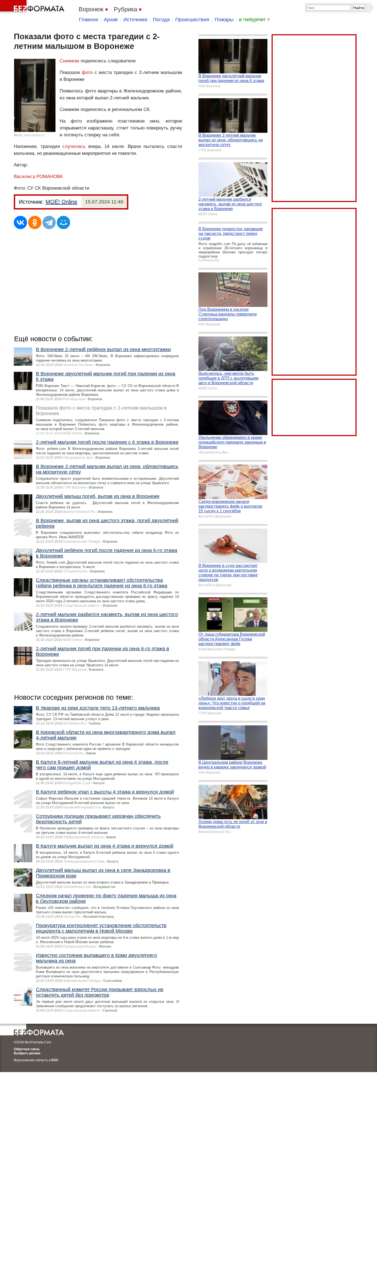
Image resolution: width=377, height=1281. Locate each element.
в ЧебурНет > (254, 19)
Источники (135, 19)
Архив (111, 19)
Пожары (224, 19)
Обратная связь (27, 1049)
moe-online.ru (34, 135)
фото (87, 72)
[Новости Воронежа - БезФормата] (33, 7)
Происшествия (192, 19)
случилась (74, 146)
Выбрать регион (27, 1053)
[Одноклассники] (34, 222)
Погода (161, 19)
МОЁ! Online (61, 202)
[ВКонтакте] (20, 222)
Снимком (69, 60)
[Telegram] (49, 222)
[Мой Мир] (63, 222)
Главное (88, 19)
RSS (54, 1060)
